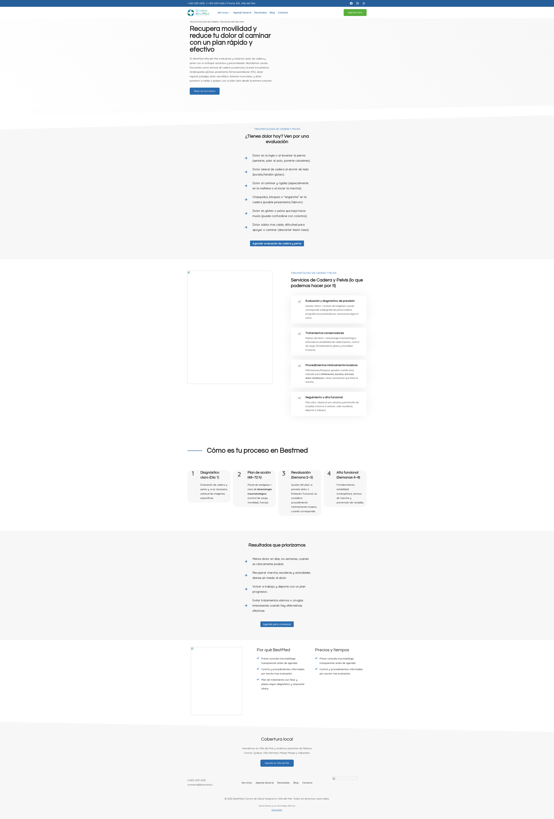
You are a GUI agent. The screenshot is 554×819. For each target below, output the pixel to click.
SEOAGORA (277, 810)
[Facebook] (351, 3)
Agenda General (242, 12)
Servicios (247, 782)
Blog (272, 12)
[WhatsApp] (364, 3)
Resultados (260, 12)
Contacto (283, 12)
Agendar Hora (355, 12)
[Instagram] (357, 3)
